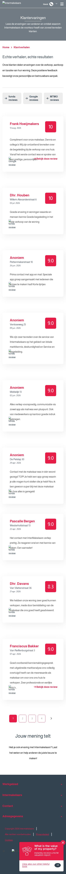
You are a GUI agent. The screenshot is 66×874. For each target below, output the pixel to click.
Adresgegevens (12, 816)
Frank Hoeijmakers (24, 124)
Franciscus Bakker (24, 646)
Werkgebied (10, 784)
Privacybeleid (42, 834)
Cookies (9, 840)
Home (5, 47)
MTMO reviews (54, 98)
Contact (7, 806)
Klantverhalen (22, 47)
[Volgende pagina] (51, 718)
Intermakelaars (12, 795)
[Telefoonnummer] (51, 4)
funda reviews (13, 98)
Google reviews (33, 98)
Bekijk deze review (46, 158)
